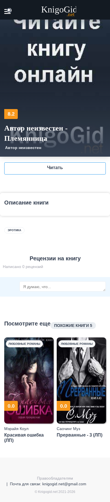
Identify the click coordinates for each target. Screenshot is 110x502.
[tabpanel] (29, 390)
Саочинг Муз (68, 428)
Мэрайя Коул (16, 428)
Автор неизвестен (23, 147)
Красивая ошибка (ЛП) (24, 438)
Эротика (14, 230)
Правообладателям (55, 478)
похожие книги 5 (73, 325)
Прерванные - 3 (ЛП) (79, 435)
